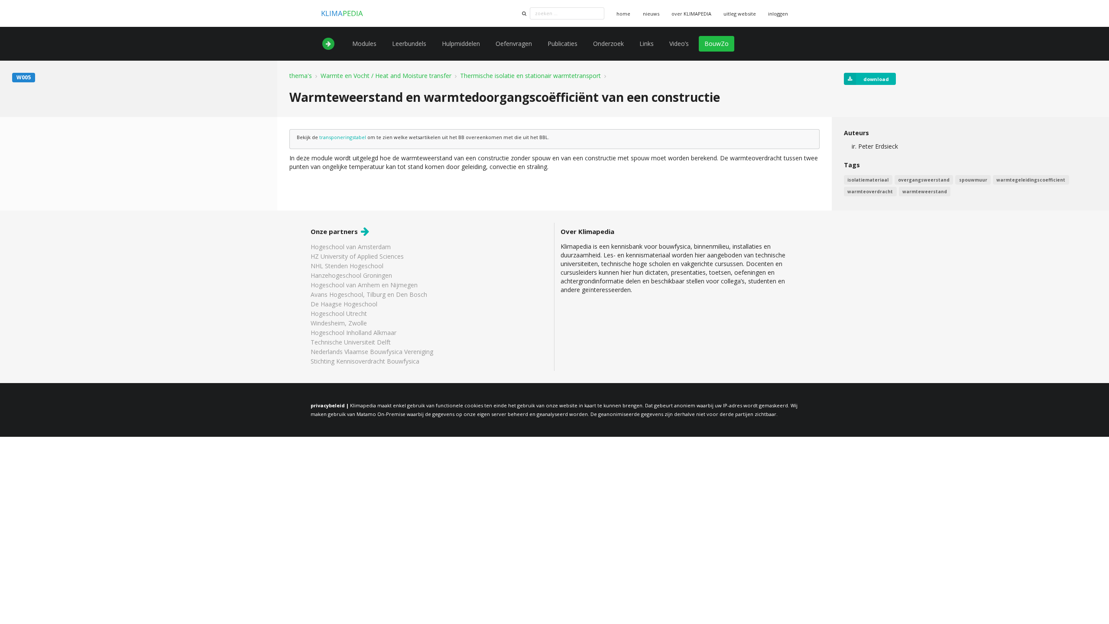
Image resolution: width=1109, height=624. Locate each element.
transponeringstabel (342, 137)
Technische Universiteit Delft (351, 342)
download (876, 79)
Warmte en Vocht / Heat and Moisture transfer (386, 76)
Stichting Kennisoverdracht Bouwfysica (365, 361)
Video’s (679, 43)
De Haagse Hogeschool (344, 304)
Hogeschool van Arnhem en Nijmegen (364, 285)
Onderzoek (608, 43)
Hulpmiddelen (461, 43)
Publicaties (562, 43)
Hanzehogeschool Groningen (351, 275)
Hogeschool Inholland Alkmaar (353, 332)
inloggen (778, 13)
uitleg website (739, 13)
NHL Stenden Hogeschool (347, 266)
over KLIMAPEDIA (691, 13)
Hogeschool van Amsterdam (351, 247)
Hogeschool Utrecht (339, 313)
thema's (300, 76)
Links (646, 43)
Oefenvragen (514, 43)
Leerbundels (409, 43)
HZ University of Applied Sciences (357, 256)
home (623, 13)
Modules (364, 43)
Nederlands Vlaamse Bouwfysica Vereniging (372, 352)
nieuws (651, 13)
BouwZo (716, 43)
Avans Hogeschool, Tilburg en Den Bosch (369, 294)
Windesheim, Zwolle (339, 323)
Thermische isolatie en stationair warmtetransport (530, 76)
